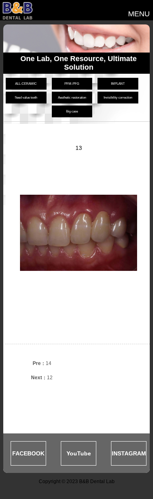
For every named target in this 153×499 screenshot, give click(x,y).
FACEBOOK (28, 453)
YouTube (79, 453)
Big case (72, 111)
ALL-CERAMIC (26, 84)
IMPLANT (118, 84)
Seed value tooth (26, 97)
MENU (139, 14)
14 (42, 363)
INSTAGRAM (129, 453)
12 (42, 377)
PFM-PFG (71, 84)
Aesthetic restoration (72, 97)
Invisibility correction (118, 97)
